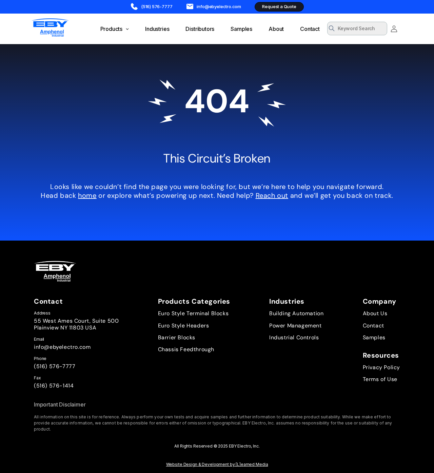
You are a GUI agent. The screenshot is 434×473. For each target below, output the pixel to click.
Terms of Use (380, 379)
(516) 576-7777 (54, 366)
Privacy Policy (381, 367)
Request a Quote (279, 6)
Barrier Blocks (176, 337)
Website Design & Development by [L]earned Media (217, 464)
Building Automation (296, 313)
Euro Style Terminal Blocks (193, 313)
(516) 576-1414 (54, 385)
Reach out (272, 195)
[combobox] (357, 28)
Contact (373, 325)
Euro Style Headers (183, 325)
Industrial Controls (294, 337)
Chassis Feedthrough (186, 349)
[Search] (379, 29)
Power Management (295, 325)
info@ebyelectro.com (62, 347)
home (87, 195)
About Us (375, 313)
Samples (374, 337)
